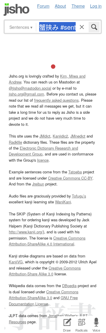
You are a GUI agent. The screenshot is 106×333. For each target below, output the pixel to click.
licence (43, 160)
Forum (43, 6)
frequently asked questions (56, 100)
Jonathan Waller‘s (63, 315)
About (60, 6)
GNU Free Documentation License (43, 300)
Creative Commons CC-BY (70, 178)
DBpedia (69, 285)
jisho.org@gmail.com (26, 94)
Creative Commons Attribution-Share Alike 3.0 (45, 271)
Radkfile (15, 142)
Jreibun (38, 184)
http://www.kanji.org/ (26, 232)
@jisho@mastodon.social (30, 88)
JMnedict (77, 136)
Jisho (16, 9)
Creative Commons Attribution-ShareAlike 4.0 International (47, 241)
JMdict (44, 136)
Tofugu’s (79, 196)
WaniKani (63, 202)
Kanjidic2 (60, 136)
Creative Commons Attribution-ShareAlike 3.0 (43, 294)
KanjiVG (16, 262)
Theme (78, 6)
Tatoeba (75, 172)
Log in (96, 6)
